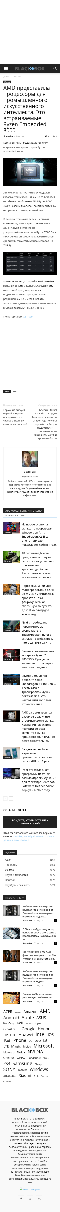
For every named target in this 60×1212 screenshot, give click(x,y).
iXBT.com (28, 316)
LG (45, 1040)
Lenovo (34, 1040)
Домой (6, 76)
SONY (9, 1069)
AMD (15, 391)
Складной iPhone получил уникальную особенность (37, 995)
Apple (28, 1017)
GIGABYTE (11, 1029)
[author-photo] (30, 467)
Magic (16, 1046)
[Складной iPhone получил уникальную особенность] (11, 998)
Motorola (8, 1052)
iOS (51, 1034)
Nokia (21, 1052)
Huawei (25, 1034)
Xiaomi (25, 1075)
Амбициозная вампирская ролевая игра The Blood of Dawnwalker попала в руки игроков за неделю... (37, 911)
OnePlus (8, 1057)
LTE (6, 1046)
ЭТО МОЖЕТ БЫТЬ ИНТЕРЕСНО (23, 510)
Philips (46, 1058)
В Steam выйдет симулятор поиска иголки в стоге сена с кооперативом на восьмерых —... (39, 934)
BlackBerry (8, 1023)
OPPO (21, 1057)
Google (29, 1029)
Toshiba (22, 1070)
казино (7, 1081)
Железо (17, 76)
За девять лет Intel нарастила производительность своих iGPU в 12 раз (37, 755)
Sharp (38, 1064)
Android (11, 1017)
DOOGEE (29, 1023)
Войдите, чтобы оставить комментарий (30, 822)
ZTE (36, 1076)
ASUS (41, 1017)
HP (5, 1035)
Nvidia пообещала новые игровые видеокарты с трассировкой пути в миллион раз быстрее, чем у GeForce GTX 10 (37, 632)
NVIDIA (35, 1051)
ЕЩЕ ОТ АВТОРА (15, 515)
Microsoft (44, 1046)
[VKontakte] (39, 1198)
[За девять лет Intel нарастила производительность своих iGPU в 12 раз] (11, 753)
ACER (7, 1011)
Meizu (27, 1046)
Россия (44, 1076)
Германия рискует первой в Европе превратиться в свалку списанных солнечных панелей (15, 417)
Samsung (22, 1063)
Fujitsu (38, 1023)
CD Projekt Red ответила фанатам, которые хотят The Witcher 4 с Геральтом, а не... (39, 955)
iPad (6, 1040)
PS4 (6, 1063)
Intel (41, 1034)
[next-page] (11, 798)
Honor (44, 1029)
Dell (20, 1023)
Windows (39, 1069)
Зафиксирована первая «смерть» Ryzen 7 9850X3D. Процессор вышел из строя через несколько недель (38, 659)
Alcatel (17, 1012)
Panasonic (34, 1057)
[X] (30, 1198)
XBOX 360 (9, 1076)
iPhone (19, 1040)
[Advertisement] (30, 32)
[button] (5, 68)
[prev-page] (5, 798)
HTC (13, 1035)
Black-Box (8, 136)
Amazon (31, 1011)
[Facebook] (21, 1198)
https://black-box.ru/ (30, 476)
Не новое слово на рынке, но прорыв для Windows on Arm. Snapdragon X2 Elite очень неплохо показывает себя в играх (39, 534)
